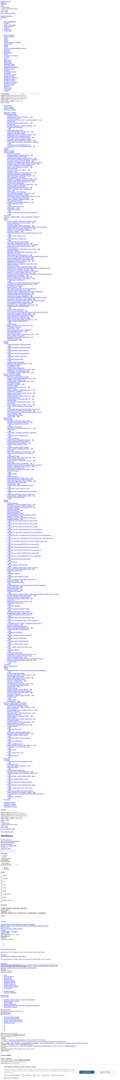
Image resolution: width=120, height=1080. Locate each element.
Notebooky (7, 217)
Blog (2, 949)
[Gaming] (10, 171)
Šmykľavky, (10, 660)
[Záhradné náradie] (12, 626)
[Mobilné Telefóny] (12, 156)
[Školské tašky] (11, 415)
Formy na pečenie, (26, 466)
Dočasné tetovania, (12, 269)
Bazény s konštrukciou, (24, 225)
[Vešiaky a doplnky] (12, 735)
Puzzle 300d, (24, 266)
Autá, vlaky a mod (24, 325)
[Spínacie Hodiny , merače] (14, 776)
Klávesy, (13, 299)
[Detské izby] (11, 714)
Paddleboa (28, 222)
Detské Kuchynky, (12, 284)
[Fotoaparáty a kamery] (13, 139)
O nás (5, 975)
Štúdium (27, 155)
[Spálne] (9, 717)
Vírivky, (18, 334)
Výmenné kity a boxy (27, 178)
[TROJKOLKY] (12, 280)
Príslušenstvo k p (26, 181)
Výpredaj (6, 23)
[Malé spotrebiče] (12, 133)
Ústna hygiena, (11, 328)
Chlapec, (24, 404)
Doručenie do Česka (9, 1022)
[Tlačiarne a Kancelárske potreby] (16, 162)
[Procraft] (10, 561)
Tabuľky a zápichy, (12, 440)
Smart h (29, 175)
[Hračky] (10, 324)
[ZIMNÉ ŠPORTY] (12, 321)
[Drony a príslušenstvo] (13, 189)
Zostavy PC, (18, 170)
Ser (30, 707)
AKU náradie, (13, 674)
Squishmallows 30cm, (25, 305)
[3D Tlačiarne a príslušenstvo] (15, 159)
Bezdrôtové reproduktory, (14, 125)
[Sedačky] (10, 726)
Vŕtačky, (24, 674)
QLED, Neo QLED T (32, 120)
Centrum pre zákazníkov (10, 992)
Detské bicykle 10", (12, 369)
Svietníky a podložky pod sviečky (21, 448)
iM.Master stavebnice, (13, 263)
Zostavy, (9, 707)
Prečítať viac (11, 1072)
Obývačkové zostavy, (13, 713)
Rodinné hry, (19, 261)
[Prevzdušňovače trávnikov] (14, 514)
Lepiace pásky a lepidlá (23, 683)
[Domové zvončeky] (13, 779)
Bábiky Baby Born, (12, 252)
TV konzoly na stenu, (13, 146)
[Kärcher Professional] (13, 559)
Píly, (8, 674)
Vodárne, (25, 595)
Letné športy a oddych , (13, 231)
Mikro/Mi (29, 125)
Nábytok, (9, 396)
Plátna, (15, 181)
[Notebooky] (11, 153)
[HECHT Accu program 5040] (15, 547)
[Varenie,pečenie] (12, 459)
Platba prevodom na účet (10, 1004)
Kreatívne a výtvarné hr (23, 269)
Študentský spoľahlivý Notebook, (16, 155)
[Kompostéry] (11, 591)
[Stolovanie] (10, 456)
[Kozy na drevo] (11, 582)
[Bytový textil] (11, 743)
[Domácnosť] (11, 327)
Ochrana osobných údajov (10, 985)
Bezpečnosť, (15, 396)
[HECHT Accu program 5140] (15, 553)
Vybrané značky (8, 30)
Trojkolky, (19, 372)
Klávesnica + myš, (22, 193)
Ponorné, (20, 595)
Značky (6, 867)
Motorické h (27, 293)
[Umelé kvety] (11, 426)
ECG (3, 882)
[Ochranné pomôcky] (13, 629)
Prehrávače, (10, 123)
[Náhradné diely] (12, 497)
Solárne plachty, (11, 228)
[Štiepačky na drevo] (13, 576)
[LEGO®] (10, 247)
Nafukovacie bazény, (12, 225)
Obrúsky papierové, (12, 443)
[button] (40, 1078)
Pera (28, 316)
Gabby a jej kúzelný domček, (15, 258)
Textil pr (29, 404)
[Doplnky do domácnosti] (14, 494)
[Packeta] (4, 1027)
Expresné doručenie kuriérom (11, 1018)
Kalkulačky (37, 217)
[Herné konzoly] (11, 183)
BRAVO (4, 876)
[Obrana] (10, 699)
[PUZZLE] (10, 265)
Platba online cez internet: (10, 1007)
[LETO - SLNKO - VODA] (15, 221)
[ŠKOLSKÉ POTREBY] (14, 315)
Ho (31, 660)
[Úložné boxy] (11, 796)
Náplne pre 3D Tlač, (20, 161)
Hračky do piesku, (25, 660)
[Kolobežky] (11, 365)
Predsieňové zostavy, (12, 721)
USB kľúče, (23, 137)
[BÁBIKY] (10, 250)
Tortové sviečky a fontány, (14, 463)
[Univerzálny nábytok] (13, 738)
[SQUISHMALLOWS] (13, 303)
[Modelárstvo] (11, 338)
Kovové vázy (28, 451)
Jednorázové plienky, (23, 378)
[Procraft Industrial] (12, 564)
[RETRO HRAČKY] (13, 306)
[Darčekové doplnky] (13, 441)
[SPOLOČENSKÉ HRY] (14, 259)
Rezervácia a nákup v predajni (12, 1017)
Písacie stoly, (15, 716)
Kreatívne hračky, (12, 401)
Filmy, (9, 137)
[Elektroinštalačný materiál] (14, 785)
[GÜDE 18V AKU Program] (15, 523)
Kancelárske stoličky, (12, 733)
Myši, (8, 193)
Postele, (9, 716)
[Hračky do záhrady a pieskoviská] (16, 658)
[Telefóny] (10, 115)
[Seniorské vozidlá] (12, 356)
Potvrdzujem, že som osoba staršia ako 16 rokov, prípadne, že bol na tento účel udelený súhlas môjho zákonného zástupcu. (33, 1041)
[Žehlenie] (10, 476)
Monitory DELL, (30, 196)
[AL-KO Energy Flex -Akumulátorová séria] (19, 538)
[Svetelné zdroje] (12, 770)
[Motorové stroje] (12, 679)
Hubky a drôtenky (27, 481)
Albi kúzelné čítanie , (17, 302)
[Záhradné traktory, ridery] (14, 617)
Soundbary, (24, 125)
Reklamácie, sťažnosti (9, 982)
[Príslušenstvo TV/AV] (13, 145)
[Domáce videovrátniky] (14, 782)
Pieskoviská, (17, 660)
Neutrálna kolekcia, (17, 404)
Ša (30, 399)
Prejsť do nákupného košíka (8, 13)
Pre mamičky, (11, 384)
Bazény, (9, 222)
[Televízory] (10, 118)
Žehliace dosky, (25, 478)
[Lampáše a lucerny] (13, 435)
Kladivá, (9, 677)
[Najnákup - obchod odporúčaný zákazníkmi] (76, 1043)
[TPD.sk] (3, 4)
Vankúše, (9, 745)
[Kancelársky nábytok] (13, 732)
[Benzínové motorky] (13, 353)
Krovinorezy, (10, 507)
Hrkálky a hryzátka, (19, 293)
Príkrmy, (25, 381)
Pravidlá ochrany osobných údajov (43, 1046)
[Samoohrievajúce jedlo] (14, 761)
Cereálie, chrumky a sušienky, (15, 381)
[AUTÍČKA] (11, 253)
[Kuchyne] (10, 708)
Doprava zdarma (6, 858)
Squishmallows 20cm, (13, 305)
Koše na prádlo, (11, 469)
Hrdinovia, (10, 272)
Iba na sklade (5, 863)
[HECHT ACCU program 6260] (16, 556)
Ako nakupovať (8, 988)
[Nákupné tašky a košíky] (14, 485)
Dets (29, 261)
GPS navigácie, (11, 208)
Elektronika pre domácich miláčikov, (16, 598)
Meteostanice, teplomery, (13, 134)
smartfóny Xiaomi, (27, 158)
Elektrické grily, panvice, (13, 601)
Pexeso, (9, 302)
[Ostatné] (10, 661)
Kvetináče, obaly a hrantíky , (14, 422)
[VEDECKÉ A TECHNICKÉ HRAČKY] (18, 274)
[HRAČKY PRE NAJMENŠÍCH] (16, 291)
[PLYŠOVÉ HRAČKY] (14, 277)
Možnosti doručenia (6, 1012)
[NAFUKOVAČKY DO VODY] (16, 233)
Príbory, (27, 457)
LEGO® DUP (33, 249)
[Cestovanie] (11, 397)
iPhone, (20, 158)
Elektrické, (25, 504)
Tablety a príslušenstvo (27, 217)
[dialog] (60, 1072)
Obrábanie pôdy (25, 628)
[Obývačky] (10, 711)
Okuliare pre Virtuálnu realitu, (15, 187)
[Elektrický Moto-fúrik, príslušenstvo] (17, 585)
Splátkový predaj (8, 979)
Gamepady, (16, 184)
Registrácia (3, 3)
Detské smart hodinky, (13, 175)
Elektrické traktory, (22, 363)
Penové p (28, 401)
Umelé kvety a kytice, (13, 428)
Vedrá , (9, 481)
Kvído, (25, 302)
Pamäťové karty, (15, 137)
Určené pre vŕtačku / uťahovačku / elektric (18, 692)
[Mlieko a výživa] (12, 379)
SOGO (3, 898)
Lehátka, (14, 707)
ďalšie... (18, 841)
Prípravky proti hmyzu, (20, 387)
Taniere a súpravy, (12, 457)
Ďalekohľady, (22, 140)
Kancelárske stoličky (23, 716)
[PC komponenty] (12, 177)
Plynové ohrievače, (23, 689)
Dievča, (9, 404)
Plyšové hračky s (26, 278)
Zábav (28, 302)
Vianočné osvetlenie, (12, 771)
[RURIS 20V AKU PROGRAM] (16, 529)
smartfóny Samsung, (12, 158)
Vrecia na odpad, (11, 484)
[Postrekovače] (11, 632)
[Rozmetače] (11, 606)
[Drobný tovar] (11, 682)
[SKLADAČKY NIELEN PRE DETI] (17, 312)
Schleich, (22, 272)
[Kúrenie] (10, 688)
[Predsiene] (10, 720)
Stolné (28, 771)
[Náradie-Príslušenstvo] (13, 691)
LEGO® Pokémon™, (13, 249)
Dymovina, (10, 689)
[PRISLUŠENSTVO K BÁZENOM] (17, 227)
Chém (29, 569)
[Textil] (9, 403)
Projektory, (10, 181)
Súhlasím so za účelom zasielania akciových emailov (23, 1040)
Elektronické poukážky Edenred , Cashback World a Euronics (22, 1005)
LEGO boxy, (10, 310)
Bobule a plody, (26, 428)
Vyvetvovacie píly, (25, 507)
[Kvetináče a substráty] (13, 421)
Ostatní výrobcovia (6, 901)
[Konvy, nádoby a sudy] (13, 647)
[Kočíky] (10, 388)
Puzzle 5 (30, 266)
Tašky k (29, 193)
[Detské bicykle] (11, 368)
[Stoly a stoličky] (12, 723)
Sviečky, (9, 448)
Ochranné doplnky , (12, 495)
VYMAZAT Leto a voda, (27, 334)
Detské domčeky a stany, (13, 246)
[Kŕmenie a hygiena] (13, 377)
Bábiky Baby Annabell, (24, 252)
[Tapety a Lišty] (11, 752)
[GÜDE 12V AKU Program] (15, 520)
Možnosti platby (5, 995)
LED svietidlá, (22, 771)
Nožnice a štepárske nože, (14, 628)
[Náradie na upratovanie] (14, 479)
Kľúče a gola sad (25, 677)
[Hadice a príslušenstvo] (13, 635)
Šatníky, (27, 719)
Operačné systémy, (12, 202)
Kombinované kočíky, (25, 390)
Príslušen (28, 161)
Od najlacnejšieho (32, 913)
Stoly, (18, 707)
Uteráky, (24, 745)
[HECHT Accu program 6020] (15, 544)
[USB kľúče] (11, 209)
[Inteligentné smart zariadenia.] (15, 142)
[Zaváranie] (10, 470)
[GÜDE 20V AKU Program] (15, 526)
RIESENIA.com (28, 1044)
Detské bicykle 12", (23, 369)
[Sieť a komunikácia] (13, 197)
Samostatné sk (27, 721)
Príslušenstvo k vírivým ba (22, 243)
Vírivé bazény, (11, 243)
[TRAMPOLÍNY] (12, 239)
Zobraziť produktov (6, 908)
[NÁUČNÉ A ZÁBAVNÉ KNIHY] (17, 300)
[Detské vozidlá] (11, 362)
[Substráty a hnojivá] (13, 423)
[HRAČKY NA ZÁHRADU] (15, 244)
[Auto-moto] (10, 694)
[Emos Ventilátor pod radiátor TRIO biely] (12, 928)
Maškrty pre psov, (23, 410)
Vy (31, 228)
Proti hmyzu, (22, 766)
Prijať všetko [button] (87, 1072)
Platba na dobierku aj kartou (11, 1001)
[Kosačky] (10, 503)
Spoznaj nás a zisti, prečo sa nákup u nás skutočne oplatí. (25, 965)
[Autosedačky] (11, 391)
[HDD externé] (11, 203)
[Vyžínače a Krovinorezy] (14, 506)
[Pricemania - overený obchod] (40, 1043)
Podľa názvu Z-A (22, 913)
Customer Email (5, 1036)
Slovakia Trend (12, 841)
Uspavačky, (10, 293)
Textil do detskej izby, (25, 396)
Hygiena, (9, 378)
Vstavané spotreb (25, 131)
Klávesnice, (13, 193)
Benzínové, (19, 504)
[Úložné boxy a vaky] (13, 488)
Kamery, (16, 140)
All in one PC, (11, 170)
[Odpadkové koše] (12, 482)
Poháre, (19, 319)
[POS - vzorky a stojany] (14, 406)
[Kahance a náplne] (12, 444)
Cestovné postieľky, (12, 399)
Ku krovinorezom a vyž (26, 654)
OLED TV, (23, 120)
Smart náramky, (23, 175)
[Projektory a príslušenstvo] (14, 180)
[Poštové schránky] (12, 638)
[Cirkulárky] (10, 573)
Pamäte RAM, (11, 178)
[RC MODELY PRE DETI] (15, 288)
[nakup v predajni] (4, 1025)
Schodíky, (27, 228)
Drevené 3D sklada (26, 313)
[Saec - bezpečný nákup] (7, 1043)
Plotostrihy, (17, 507)
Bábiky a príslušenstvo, (13, 325)
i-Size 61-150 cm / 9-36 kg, (19, 393)
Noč (30, 719)
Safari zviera (28, 272)
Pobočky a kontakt (5, 1)
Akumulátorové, (11, 504)
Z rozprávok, (16, 272)
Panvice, (29, 460)
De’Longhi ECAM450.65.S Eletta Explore (15, 956)
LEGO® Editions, (24, 249)
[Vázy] (9, 450)
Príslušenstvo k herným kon (26, 184)
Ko (30, 713)
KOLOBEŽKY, (11, 366)
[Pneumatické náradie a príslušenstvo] (17, 670)
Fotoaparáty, (10, 140)
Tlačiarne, (28, 164)
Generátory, (10, 680)
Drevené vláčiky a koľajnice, (14, 296)
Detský (31, 284)
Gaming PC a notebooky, (14, 172)
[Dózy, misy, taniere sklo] (14, 453)
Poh (30, 457)
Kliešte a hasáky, (16, 677)
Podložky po (25, 422)
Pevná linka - (25, 117)
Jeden (30, 378)
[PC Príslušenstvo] (12, 192)
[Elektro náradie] (12, 673)
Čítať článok (4, 955)
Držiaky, (19, 181)
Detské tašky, (23, 316)
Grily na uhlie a (24, 601)
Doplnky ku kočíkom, (13, 390)
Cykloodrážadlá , (11, 372)
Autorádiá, (17, 695)
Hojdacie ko (25, 296)
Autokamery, (10, 695)
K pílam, (17, 654)
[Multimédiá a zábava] (13, 136)
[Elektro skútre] (11, 359)
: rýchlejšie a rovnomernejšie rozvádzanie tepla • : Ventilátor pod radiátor (25, 925)
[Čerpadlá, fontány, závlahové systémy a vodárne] (20, 594)
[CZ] (4, 1029)
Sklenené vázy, (11, 451)
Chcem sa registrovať (6, 1058)
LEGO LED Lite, (19, 310)
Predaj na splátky (8, 1002)
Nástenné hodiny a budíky (25, 495)
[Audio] (9, 124)
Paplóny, (29, 745)
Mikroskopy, (21, 275)
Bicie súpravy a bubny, (22, 299)
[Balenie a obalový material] (15, 491)
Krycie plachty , (20, 228)
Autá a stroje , (11, 290)
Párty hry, (25, 261)
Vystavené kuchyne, (23, 710)
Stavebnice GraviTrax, (25, 263)
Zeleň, (20, 428)
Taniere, (14, 319)
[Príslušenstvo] (11, 652)
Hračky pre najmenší (23, 337)
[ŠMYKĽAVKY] (12, 236)
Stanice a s (26, 187)
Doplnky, (15, 287)
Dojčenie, (15, 378)
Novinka (4, 856)
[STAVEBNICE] (12, 262)
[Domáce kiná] (11, 127)
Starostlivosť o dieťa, (12, 337)
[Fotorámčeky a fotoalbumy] (15, 432)
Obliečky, (15, 745)
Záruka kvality (7, 978)
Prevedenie (7, 869)
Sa (28, 123)
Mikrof (30, 299)
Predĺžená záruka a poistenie (11, 986)
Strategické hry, (11, 261)
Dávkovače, (19, 469)
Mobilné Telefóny (15, 217)
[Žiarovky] (10, 767)
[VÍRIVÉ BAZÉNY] (13, 241)
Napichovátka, (25, 463)
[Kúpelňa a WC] (12, 468)
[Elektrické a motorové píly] (14, 517)
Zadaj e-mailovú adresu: (7, 1061)
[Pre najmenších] (12, 335)
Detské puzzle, (11, 266)
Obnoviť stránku (5, 1050)
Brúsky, (19, 674)
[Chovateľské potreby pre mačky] (16, 412)
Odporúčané (4, 913)
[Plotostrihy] (10, 509)
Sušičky (6, 149)
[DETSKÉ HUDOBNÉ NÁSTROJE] (17, 297)
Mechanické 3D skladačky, (14, 313)
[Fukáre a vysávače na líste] (14, 579)
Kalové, (30, 595)
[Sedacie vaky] (11, 741)
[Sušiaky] (10, 473)
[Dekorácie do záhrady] (13, 614)
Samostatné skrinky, (24, 713)
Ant (29, 202)
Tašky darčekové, (22, 443)
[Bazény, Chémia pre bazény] (15, 567)
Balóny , (23, 319)
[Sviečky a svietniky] (13, 447)
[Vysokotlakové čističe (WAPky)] (16, 623)
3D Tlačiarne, (11, 161)
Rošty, (13, 719)
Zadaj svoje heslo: (5, 1063)
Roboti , (17, 290)
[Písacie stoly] (11, 729)
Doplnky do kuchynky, (23, 284)
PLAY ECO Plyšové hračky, (14, 278)
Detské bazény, (24, 569)
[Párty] (9, 462)
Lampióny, (28, 319)
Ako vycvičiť (26, 258)
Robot (30, 504)
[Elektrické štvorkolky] (13, 344)
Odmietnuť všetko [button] (105, 1072)
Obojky (30, 410)
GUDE (6, 841)
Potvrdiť (3, 1038)
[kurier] (4, 1030)
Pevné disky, (18, 178)
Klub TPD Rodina (8, 976)
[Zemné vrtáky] (11, 603)
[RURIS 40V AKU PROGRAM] (16, 532)
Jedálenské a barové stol (22, 724)
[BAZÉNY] (10, 224)
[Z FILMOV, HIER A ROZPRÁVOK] (17, 256)
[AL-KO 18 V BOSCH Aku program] (17, 541)
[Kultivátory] (11, 512)
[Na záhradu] (11, 332)
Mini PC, (24, 170)
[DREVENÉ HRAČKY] (14, 294)
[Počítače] (10, 168)
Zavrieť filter (23, 908)
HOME (4, 891)
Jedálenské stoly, (11, 724)
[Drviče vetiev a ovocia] (13, 655)
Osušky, (20, 745)
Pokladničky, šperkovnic (23, 440)
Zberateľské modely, (12, 340)
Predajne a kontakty (9, 991)
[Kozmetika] (10, 382)
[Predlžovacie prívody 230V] (15, 773)
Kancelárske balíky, (22, 202)
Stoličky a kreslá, (24, 707)
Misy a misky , (21, 457)
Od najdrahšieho (42, 913)
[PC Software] (11, 200)
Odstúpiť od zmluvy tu (10, 984)
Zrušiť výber (16, 908)
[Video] (9, 121)
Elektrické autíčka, (12, 363)
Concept (4, 879)
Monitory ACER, (20, 196)
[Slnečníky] (10, 755)
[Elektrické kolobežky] (13, 347)
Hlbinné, (15, 595)
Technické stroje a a (23, 255)
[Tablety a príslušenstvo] (14, 165)
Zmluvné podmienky (70, 1046)
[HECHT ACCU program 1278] (16, 550)
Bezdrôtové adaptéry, (24, 199)
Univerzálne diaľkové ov (25, 146)
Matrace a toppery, (20, 719)
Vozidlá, (14, 334)
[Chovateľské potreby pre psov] (15, 409)
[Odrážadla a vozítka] (13, 371)
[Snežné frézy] (11, 588)
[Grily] (9, 600)
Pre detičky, (18, 384)
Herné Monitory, (11, 196)
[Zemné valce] (11, 570)
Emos (2, 841)
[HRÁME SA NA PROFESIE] (15, 283)
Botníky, (20, 721)
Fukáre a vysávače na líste (11, 666)
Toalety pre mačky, (12, 413)
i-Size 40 (29, 393)
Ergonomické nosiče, (23, 399)
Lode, (24, 290)
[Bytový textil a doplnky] (14, 790)
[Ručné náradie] (11, 676)
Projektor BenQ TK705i (10, 949)
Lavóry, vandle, (26, 469)
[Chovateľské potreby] (13, 597)
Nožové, (9, 657)
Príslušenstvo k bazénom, (18, 222)
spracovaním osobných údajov (16, 1040)
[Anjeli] (9, 429)
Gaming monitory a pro (27, 172)
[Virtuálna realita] (12, 186)
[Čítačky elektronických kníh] (15, 212)
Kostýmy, (9, 287)
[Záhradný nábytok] (12, 705)
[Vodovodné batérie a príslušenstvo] (16, 793)
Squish (32, 305)
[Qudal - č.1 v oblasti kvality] (56, 1043)
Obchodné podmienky (9, 981)
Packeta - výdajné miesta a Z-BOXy (13, 1021)
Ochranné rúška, (11, 686)
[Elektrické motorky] (13, 350)
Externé (28, 137)
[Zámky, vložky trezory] (13, 788)
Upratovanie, (10, 387)
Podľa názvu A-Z (13, 913)
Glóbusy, (9, 316)
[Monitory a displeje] (13, 194)
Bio (29, 381)
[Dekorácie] (10, 438)
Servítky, (9, 319)
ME (32, 263)
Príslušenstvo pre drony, (17, 331)
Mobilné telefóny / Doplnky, (14, 117)
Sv (32, 319)
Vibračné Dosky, (18, 680)
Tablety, (9, 167)
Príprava (30, 134)
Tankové (33, 164)
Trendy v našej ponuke (10, 25)
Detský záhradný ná (25, 246)
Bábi (31, 252)
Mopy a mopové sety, (17, 481)
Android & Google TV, (13, 120)
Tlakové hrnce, (23, 460)
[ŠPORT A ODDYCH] (13, 230)
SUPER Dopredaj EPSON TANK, (16, 164)
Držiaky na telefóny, (25, 695)
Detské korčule (26, 372)
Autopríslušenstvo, (12, 683)
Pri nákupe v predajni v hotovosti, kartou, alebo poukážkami (19, 999)
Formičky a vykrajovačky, (14, 466)
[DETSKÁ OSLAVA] (13, 318)
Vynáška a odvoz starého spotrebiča (13, 1020)
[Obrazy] (10, 749)
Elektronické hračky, (12, 275)
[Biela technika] (11, 130)
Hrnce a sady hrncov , (13, 460)
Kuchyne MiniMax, (12, 710)
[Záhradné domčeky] (13, 641)
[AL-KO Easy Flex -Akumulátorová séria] (18, 535)
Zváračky (29, 674)
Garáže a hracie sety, (12, 255)
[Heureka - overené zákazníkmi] (23, 1043)
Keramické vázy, (19, 451)
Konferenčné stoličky (24, 733)
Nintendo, (10, 184)
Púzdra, (14, 167)
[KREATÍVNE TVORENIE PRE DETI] (18, 268)
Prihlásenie (4, 16)
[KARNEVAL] (11, 285)
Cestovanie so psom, (12, 410)
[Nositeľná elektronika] (13, 174)
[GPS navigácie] (11, 206)
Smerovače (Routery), (13, 199)
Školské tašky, (16, 316)
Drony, (9, 190)
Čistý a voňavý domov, (13, 766)
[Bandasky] (10, 650)
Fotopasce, (29, 140)
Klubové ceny (7, 29)
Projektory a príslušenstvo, (21, 123)
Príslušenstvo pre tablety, (22, 167)
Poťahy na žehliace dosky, (14, 478)
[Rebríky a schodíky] (13, 644)
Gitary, (9, 299)
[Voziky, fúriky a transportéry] (15, 620)
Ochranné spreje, (11, 701)
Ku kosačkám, (11, 654)
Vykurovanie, (24, 134)
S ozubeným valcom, (17, 657)
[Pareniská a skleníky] (13, 608)
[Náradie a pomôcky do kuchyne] (16, 465)
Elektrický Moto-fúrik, (13, 586)
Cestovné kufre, (11, 416)
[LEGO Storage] (12, 309)
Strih (27, 598)
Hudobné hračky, (21, 401)
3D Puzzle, (18, 266)
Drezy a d (31, 710)
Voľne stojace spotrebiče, (13, 131)
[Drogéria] (10, 385)
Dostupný (3, 930)
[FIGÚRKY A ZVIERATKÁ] (15, 271)
